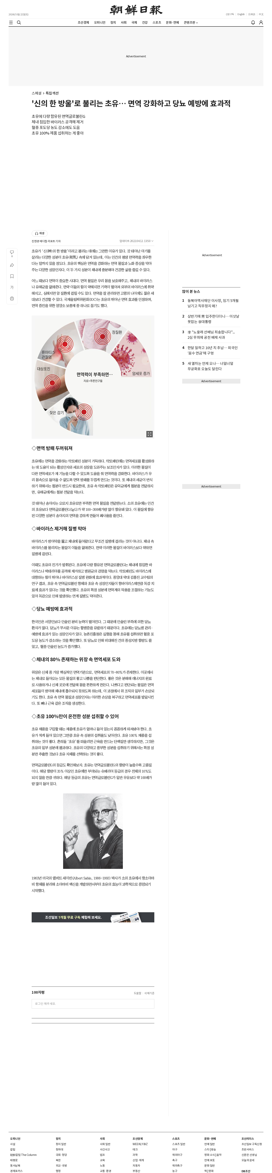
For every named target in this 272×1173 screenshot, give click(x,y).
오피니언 (15, 1139)
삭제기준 (149, 993)
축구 (174, 1160)
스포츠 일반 (178, 1144)
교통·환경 (105, 1171)
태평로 (14, 1160)
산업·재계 (138, 1160)
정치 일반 (61, 1144)
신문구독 (230, 14)
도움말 (137, 993)
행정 (58, 1171)
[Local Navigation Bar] (11, 22)
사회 (102, 1139)
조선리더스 (248, 1139)
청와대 (59, 1149)
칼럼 (12, 1149)
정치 (58, 1139)
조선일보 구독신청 (252, 1144)
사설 (12, 1144)
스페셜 (37, 93)
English (241, 14)
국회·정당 (61, 1155)
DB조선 (246, 1171)
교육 (102, 1160)
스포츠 (176, 1139)
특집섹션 (52, 93)
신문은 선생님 (249, 1155)
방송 (213, 1149)
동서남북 (15, 1165)
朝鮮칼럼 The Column (23, 1155)
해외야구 (177, 1155)
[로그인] (261, 22)
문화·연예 (210, 1139)
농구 (174, 1171)
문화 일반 (209, 1165)
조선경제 (138, 1139)
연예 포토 (209, 1160)
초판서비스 (248, 1149)
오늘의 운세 (248, 1160)
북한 (58, 1160)
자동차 (136, 1165)
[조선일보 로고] (136, 9)
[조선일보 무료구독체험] (93, 917)
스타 (206, 1149)
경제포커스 (16, 1171)
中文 (261, 14)
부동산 (136, 1171)
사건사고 (105, 1149)
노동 (102, 1165)
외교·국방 (61, 1165)
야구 (174, 1149)
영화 (210, 1171)
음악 (218, 1155)
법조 (102, 1155)
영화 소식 (209, 1155)
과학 (135, 1155)
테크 (135, 1149)
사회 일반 (105, 1144)
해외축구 (177, 1165)
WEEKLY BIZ (140, 1144)
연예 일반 (209, 1144)
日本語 (251, 14)
